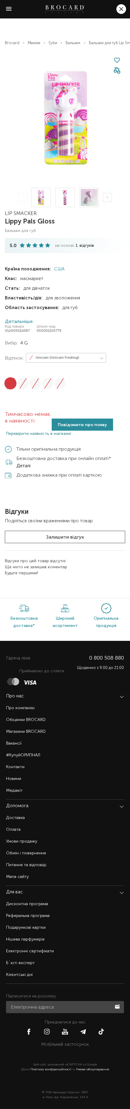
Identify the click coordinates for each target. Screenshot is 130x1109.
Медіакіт (14, 790)
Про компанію (20, 707)
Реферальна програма (28, 915)
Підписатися (118, 1006)
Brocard (12, 43)
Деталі (23, 465)
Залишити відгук (65, 537)
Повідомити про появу (82, 424)
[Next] (107, 197)
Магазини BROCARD (26, 731)
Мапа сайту (17, 876)
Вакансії (13, 743)
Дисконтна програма (27, 903)
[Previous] (22, 197)
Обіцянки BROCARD (26, 719)
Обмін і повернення (26, 853)
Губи (53, 43)
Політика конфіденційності (51, 1069)
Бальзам (73, 43)
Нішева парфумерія (25, 939)
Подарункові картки (26, 927)
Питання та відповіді (26, 864)
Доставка (15, 817)
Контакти (15, 766)
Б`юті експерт (20, 962)
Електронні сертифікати (30, 951)
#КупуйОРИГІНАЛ (23, 755)
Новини (13, 778)
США (58, 269)
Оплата (13, 829)
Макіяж (34, 43)
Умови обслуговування (92, 1069)
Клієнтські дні (19, 974)
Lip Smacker (21, 213)
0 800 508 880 (106, 657)
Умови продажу (21, 841)
